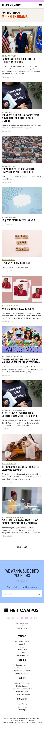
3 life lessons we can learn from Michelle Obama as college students (19, 414)
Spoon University (22, 665)
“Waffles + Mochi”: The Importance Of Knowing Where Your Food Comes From (21, 361)
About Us (22, 644)
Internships (22, 709)
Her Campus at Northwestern (13, 517)
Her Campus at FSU (8, 260)
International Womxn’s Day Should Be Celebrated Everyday (20, 468)
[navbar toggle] (40, 5)
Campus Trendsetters (22, 694)
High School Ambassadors (22, 688)
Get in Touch (22, 704)
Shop (22, 647)
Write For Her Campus (22, 683)
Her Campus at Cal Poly (10, 305)
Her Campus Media (22, 641)
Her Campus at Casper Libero (12, 356)
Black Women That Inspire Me (16, 263)
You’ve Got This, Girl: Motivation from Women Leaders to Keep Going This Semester (20, 117)
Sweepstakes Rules (22, 655)
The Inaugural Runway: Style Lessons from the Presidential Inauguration (20, 522)
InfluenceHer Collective (22, 670)
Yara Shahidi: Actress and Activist (18, 308)
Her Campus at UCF (8, 56)
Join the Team (22, 707)
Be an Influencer (22, 691)
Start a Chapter (22, 686)
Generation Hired (22, 673)
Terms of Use (22, 652)
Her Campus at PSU (8, 112)
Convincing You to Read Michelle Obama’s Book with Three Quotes (18, 170)
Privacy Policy (22, 649)
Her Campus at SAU (9, 217)
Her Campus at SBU (9, 166)
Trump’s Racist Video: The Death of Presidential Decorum (18, 60)
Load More (22, 547)
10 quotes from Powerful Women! (18, 220)
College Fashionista (22, 668)
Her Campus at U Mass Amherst (13, 410)
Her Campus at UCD (9, 463)
